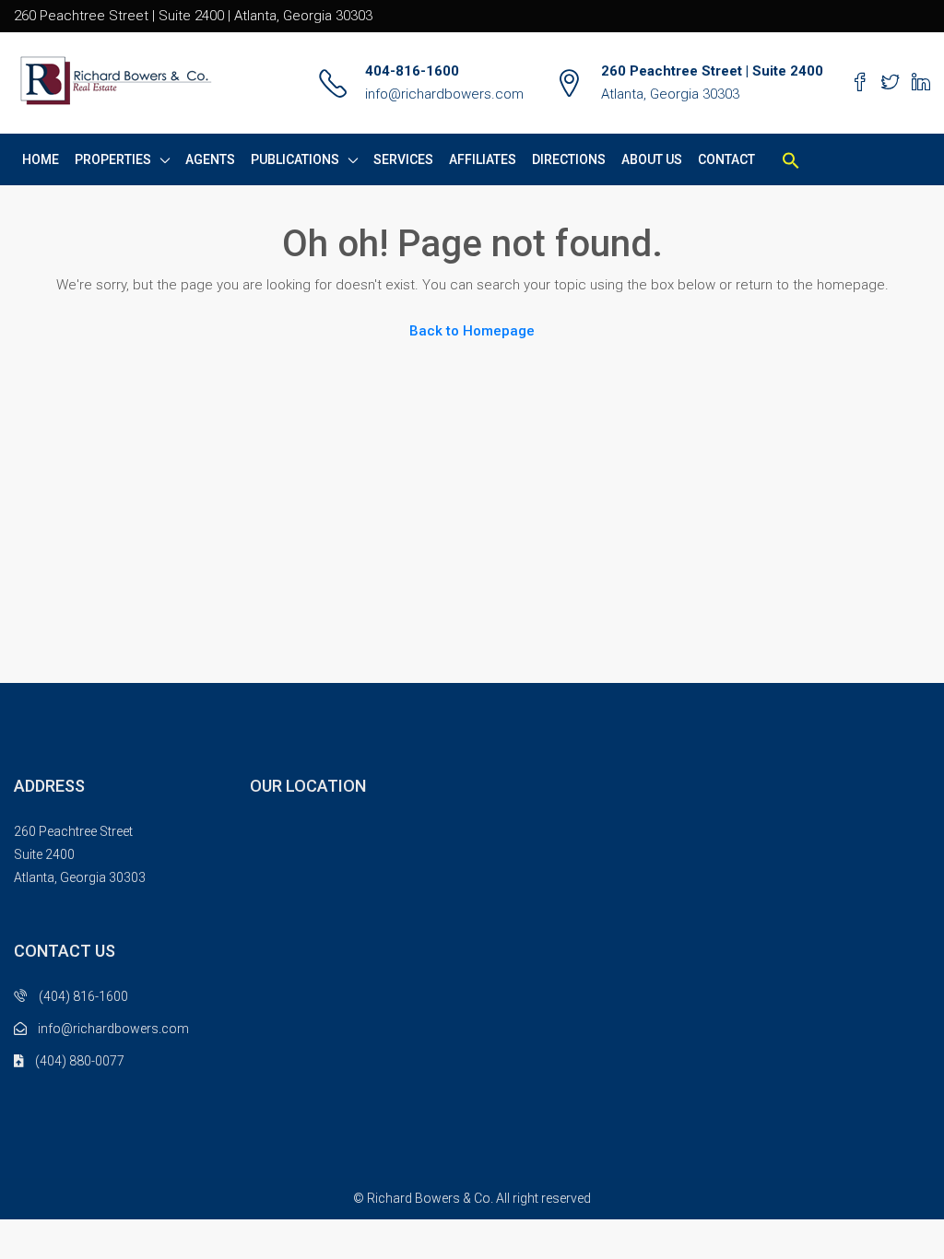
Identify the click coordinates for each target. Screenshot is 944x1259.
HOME (40, 159)
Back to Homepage (472, 331)
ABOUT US (651, 159)
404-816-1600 (412, 71)
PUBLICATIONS (295, 159)
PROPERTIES (113, 159)
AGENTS (210, 159)
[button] (791, 159)
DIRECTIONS (569, 159)
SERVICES (403, 159)
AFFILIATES (482, 159)
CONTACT (726, 159)
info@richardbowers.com (444, 94)
